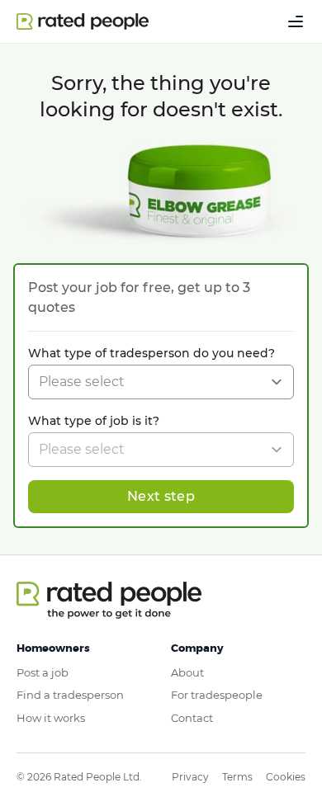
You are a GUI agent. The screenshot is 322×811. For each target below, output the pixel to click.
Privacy (190, 777)
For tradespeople (217, 694)
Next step (161, 496)
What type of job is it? (93, 420)
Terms (237, 777)
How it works (51, 717)
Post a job (43, 672)
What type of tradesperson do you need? (151, 353)
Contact (192, 717)
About (187, 672)
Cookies (285, 777)
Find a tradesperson (70, 694)
